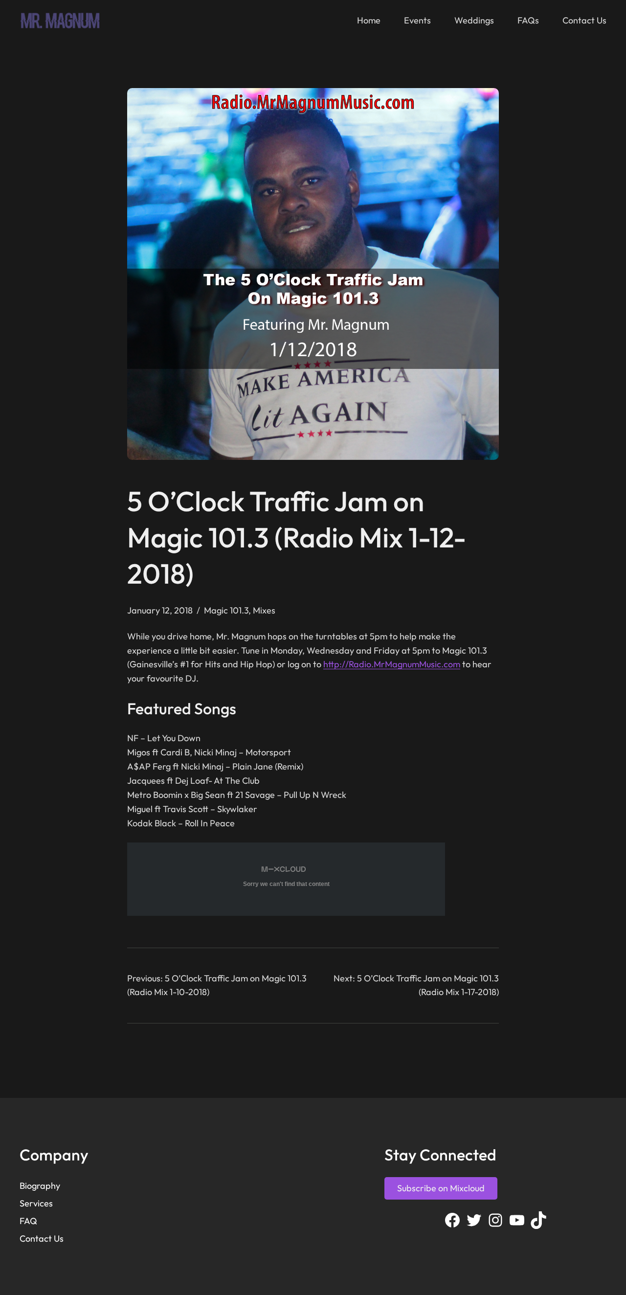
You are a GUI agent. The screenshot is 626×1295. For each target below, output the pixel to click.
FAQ (28, 1221)
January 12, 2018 (160, 610)
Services (36, 1203)
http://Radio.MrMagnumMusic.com (391, 664)
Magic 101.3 (226, 610)
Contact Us (42, 1238)
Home (368, 20)
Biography (40, 1185)
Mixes (264, 610)
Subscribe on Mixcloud (441, 1188)
